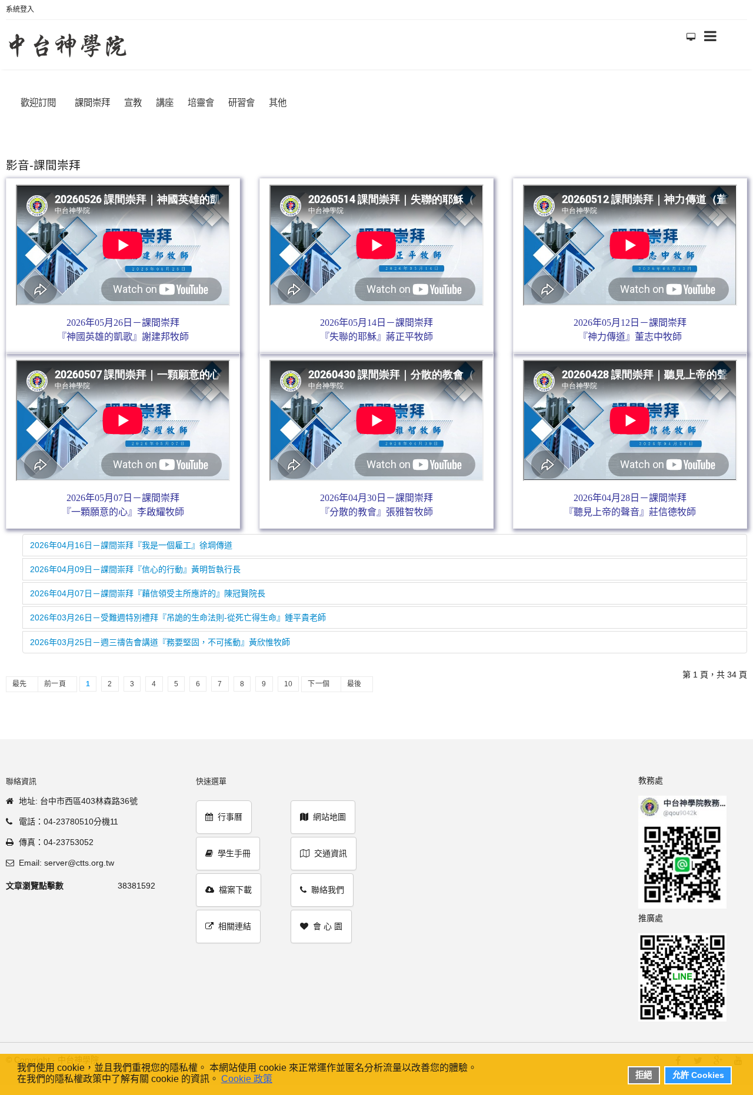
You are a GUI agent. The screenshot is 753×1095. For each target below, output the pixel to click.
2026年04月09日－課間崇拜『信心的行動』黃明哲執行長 (135, 563)
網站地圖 (329, 811)
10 (288, 678)
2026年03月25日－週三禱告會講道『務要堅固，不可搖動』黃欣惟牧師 (160, 636)
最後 (354, 678)
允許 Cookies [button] (698, 1075)
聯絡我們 (327, 884)
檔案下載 (235, 884)
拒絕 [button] (643, 1075)
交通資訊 (330, 847)
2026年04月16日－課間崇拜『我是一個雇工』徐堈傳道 (131, 539)
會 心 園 (327, 920)
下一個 (318, 678)
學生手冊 (234, 847)
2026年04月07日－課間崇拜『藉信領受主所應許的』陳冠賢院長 (147, 587)
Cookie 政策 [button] (246, 1079)
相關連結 (234, 920)
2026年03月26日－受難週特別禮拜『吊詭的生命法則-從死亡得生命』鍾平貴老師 (178, 611)
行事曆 (230, 811)
